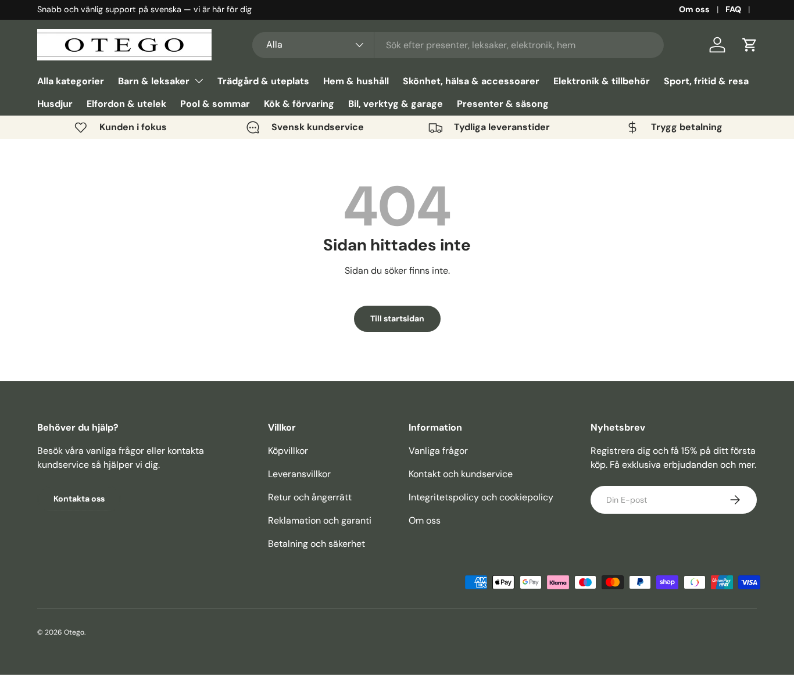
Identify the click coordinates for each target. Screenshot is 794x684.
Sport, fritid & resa (706, 81)
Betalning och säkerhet (316, 544)
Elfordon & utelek (126, 104)
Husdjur (55, 104)
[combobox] (458, 45)
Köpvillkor (288, 451)
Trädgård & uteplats (263, 81)
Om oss (694, 9)
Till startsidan (397, 318)
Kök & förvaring (299, 104)
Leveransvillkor (299, 474)
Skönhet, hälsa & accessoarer (471, 81)
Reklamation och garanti (319, 520)
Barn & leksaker (153, 81)
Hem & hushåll (356, 81)
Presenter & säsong (503, 104)
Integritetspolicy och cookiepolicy (481, 497)
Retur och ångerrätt (310, 497)
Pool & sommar (215, 104)
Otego (74, 632)
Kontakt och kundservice (461, 474)
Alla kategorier (70, 81)
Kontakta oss (79, 498)
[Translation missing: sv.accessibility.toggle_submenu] (199, 81)
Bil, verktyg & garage (395, 104)
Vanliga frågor (438, 451)
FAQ (733, 9)
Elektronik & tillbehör (601, 81)
